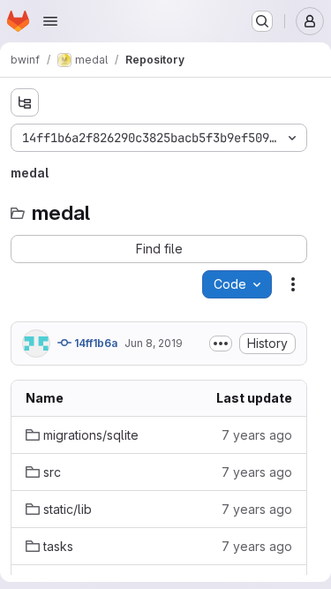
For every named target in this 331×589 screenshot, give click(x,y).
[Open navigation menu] (50, 21)
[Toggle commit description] (220, 343)
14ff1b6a (94, 343)
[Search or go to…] (262, 21)
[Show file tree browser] (25, 102)
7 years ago (257, 434)
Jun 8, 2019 (153, 343)
